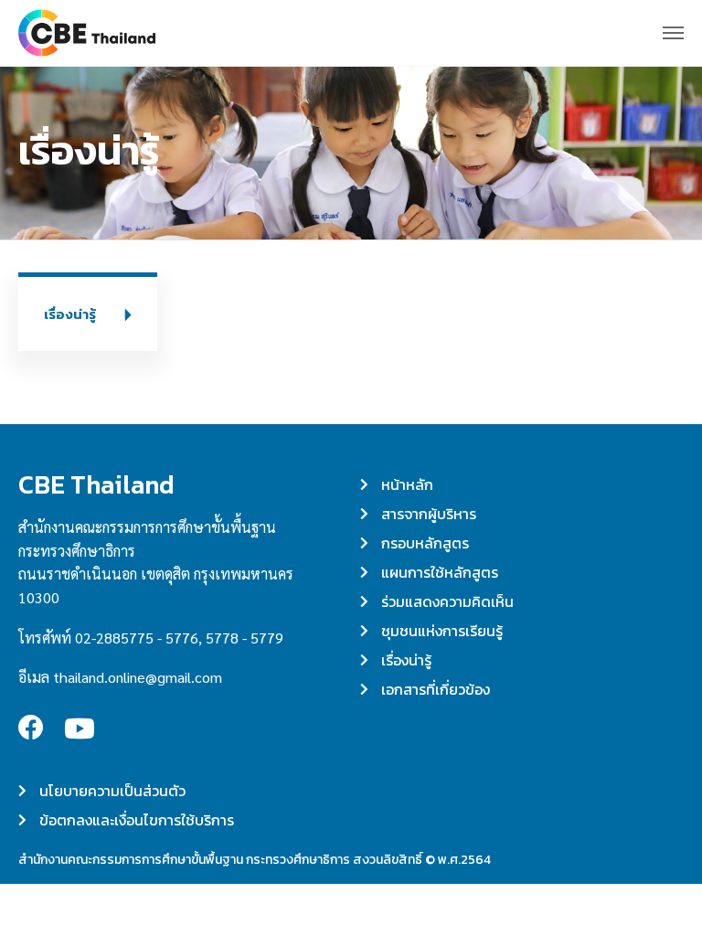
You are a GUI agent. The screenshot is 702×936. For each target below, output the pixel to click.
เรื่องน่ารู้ (70, 313)
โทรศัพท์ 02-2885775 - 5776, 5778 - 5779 (150, 637)
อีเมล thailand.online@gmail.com (120, 676)
